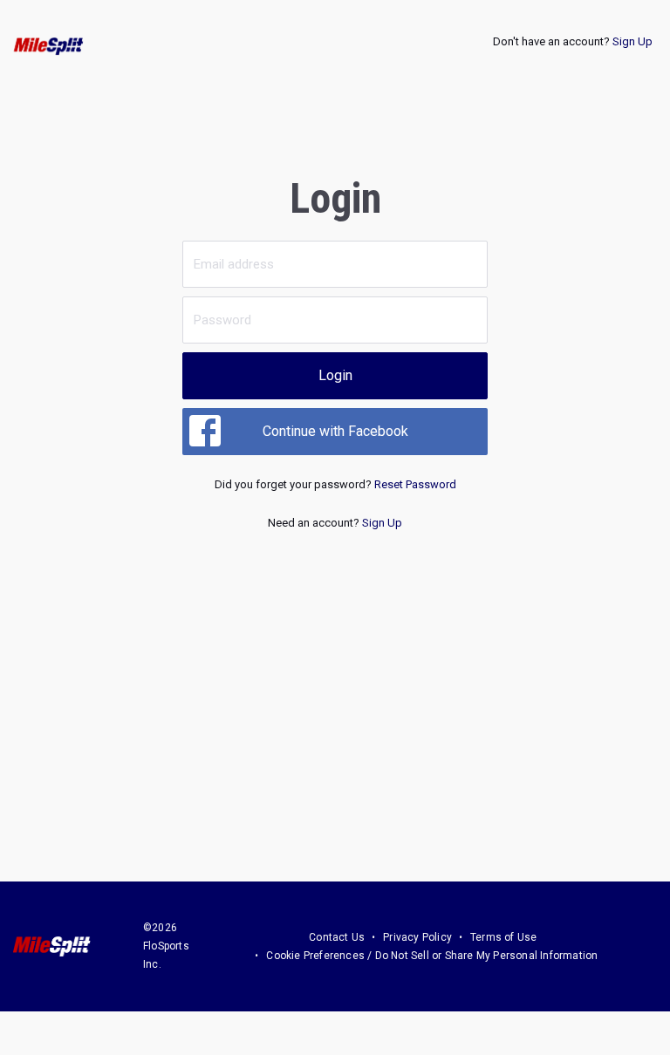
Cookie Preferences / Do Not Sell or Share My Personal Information (432, 956)
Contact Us (337, 937)
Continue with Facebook (335, 431)
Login (335, 375)
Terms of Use (503, 937)
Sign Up (632, 41)
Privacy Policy (417, 937)
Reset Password (415, 484)
